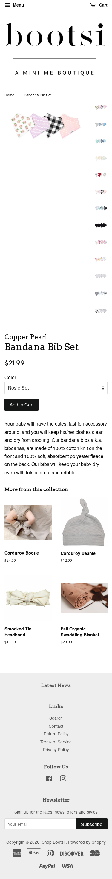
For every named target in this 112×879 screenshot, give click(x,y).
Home (9, 94)
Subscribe (91, 824)
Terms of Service (56, 742)
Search (56, 718)
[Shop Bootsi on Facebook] (49, 779)
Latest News (56, 685)
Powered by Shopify (87, 842)
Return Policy (56, 734)
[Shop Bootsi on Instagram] (63, 779)
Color (10, 377)
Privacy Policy (56, 749)
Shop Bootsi (54, 842)
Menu (18, 5)
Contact (56, 726)
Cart (103, 5)
